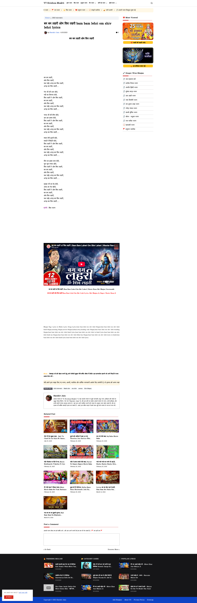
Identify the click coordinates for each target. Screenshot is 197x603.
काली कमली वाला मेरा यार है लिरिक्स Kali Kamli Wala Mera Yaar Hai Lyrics (66, 565)
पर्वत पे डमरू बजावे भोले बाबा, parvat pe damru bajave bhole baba (81, 463)
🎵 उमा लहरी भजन (129, 96)
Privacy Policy (139, 600)
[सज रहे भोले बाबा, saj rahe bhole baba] (108, 426)
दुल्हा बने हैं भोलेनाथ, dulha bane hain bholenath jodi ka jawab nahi (80, 488)
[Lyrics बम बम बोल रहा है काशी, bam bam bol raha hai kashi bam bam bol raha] (108, 477)
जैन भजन (91, 3)
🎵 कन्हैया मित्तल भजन (130, 83)
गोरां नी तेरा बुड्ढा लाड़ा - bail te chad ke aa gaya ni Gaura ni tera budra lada (54, 437)
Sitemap (150, 600)
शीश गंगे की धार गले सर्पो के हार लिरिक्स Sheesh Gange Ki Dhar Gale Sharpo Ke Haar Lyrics (103, 565)
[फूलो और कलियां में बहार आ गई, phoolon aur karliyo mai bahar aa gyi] (81, 426)
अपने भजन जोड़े (23, 593)
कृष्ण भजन (69, 3)
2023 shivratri (57, 18)
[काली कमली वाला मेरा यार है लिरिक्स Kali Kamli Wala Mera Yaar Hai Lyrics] (49, 565)
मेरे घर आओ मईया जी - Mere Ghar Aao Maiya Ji (104, 588)
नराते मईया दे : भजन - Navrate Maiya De (140, 576)
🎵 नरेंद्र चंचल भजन (130, 108)
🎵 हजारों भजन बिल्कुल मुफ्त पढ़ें (97, 10)
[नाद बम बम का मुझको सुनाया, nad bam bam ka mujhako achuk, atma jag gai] (55, 502)
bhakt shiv (67, 389)
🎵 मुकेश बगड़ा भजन (130, 91)
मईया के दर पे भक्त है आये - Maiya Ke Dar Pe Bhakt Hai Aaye (141, 588)
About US (127, 600)
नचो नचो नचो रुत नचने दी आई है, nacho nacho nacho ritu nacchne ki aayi (106, 463)
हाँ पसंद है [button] (8, 597)
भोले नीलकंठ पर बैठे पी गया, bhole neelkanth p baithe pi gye (54, 463)
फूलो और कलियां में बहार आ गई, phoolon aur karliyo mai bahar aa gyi (80, 437)
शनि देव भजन (101, 3)
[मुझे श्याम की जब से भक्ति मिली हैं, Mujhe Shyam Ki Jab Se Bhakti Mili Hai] (86, 576)
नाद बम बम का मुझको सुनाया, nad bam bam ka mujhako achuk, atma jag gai (54, 514)
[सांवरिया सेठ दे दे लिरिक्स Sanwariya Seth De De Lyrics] (49, 576)
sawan (80, 389)
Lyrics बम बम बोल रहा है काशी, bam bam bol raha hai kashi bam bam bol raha (106, 488)
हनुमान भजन (84, 3)
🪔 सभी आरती (79, 10)
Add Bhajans (117, 600)
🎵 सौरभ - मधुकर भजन (131, 117)
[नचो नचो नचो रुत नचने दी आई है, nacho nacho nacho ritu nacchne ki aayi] (108, 451)
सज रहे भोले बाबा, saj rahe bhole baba (107, 437)
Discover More (113, 550)
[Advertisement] (82, 59)
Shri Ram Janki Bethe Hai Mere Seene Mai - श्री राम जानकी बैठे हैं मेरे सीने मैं (65, 588)
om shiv (74, 389)
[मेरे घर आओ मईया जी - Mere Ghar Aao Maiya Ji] (86, 587)
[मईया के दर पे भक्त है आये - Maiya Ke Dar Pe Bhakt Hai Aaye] (124, 587)
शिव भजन (76, 3)
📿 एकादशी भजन (129, 125)
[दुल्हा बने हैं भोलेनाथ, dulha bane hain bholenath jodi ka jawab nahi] (81, 477)
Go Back (48, 550)
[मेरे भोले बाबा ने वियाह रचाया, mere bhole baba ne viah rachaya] (55, 477)
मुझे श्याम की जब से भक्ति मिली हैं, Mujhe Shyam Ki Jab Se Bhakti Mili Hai (102, 576)
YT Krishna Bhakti (54, 3)
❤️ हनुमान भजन (51, 10)
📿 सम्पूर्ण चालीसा (65, 10)
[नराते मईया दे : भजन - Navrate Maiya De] (124, 576)
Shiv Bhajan (87, 389)
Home (47, 18)
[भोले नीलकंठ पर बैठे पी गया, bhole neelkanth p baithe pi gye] (55, 451)
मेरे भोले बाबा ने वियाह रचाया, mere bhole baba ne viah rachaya (55, 488)
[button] (151, 3)
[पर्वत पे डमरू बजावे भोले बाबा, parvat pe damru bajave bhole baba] (81, 451)
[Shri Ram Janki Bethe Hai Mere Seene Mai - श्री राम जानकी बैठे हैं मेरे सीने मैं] (49, 587)
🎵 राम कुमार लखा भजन (131, 104)
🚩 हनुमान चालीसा (129, 129)
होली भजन (112, 3)
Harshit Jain (59, 396)
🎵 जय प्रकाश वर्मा (129, 79)
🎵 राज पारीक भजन (129, 121)
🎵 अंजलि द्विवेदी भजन (130, 87)
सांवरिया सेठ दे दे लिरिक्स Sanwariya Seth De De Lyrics (63, 576)
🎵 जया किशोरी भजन (130, 100)
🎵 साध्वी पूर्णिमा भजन (130, 112)
